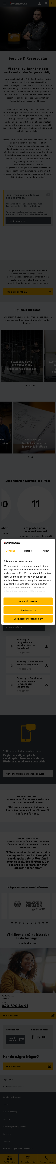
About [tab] (46, 551)
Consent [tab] (10, 551)
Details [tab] (28, 551)
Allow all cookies (28, 601)
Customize (26, 610)
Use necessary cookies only (28, 618)
